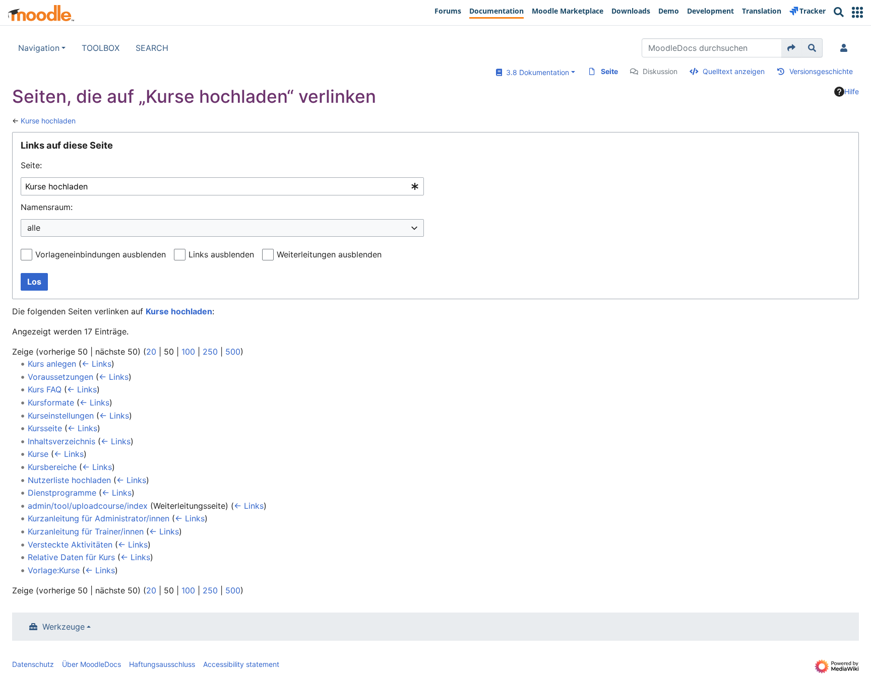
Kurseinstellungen (61, 416)
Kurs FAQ (44, 389)
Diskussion (660, 71)
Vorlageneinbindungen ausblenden (100, 254)
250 (210, 352)
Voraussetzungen (60, 377)
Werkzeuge (63, 627)
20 (151, 352)
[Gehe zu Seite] (791, 47)
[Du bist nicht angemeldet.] (846, 48)
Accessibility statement (241, 664)
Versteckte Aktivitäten (70, 544)
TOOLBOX (100, 48)
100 (188, 352)
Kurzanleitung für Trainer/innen (86, 531)
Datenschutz (33, 664)
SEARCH (152, 48)
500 (232, 352)
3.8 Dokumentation (535, 72)
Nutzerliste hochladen (69, 480)
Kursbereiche (52, 467)
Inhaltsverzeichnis (61, 441)
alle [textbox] (33, 228)
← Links (96, 364)
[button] (857, 12)
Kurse (38, 454)
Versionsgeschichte (821, 71)
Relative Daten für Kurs (71, 557)
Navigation (38, 48)
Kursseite (45, 428)
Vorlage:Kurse (54, 570)
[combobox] (222, 186)
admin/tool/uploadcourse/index (88, 506)
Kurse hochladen (48, 120)
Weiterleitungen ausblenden (329, 254)
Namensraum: (47, 207)
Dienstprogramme (62, 493)
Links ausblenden (221, 254)
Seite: (31, 165)
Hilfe (851, 91)
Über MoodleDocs (91, 664)
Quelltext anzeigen (734, 71)
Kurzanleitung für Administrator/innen (98, 518)
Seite (609, 71)
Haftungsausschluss (162, 664)
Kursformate (51, 402)
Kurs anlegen (52, 364)
